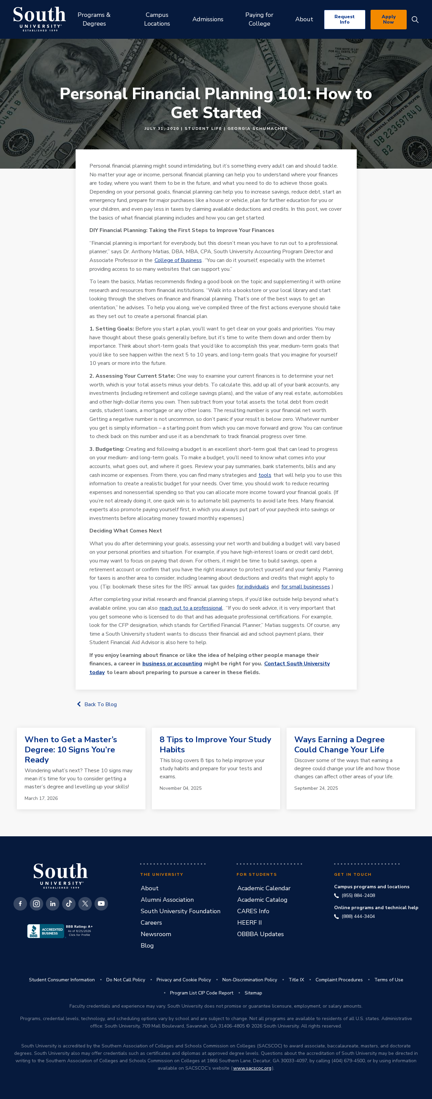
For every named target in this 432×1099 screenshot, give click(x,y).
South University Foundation (180, 911)
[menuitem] (94, 19)
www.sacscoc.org (252, 1068)
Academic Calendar (264, 888)
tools (265, 475)
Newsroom (156, 934)
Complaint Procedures (339, 980)
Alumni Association (167, 900)
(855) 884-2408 (358, 895)
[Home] (40, 19)
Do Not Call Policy (125, 980)
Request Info (344, 19)
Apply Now (389, 19)
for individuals (253, 586)
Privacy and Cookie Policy (184, 980)
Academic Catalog (262, 900)
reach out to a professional (191, 608)
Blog (147, 946)
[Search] (415, 20)
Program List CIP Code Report (201, 993)
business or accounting (172, 663)
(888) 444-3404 (358, 916)
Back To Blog (100, 704)
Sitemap (253, 993)
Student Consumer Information (62, 980)
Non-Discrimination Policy (249, 980)
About (150, 888)
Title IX (296, 980)
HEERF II (249, 923)
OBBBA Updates (260, 934)
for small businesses (305, 586)
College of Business (178, 260)
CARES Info (253, 911)
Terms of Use (388, 980)
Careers (151, 923)
